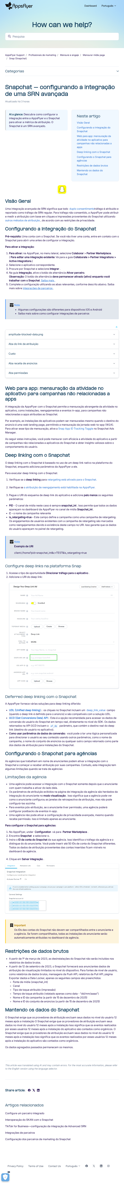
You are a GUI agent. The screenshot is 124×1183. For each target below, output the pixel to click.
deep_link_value (96, 710)
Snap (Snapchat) (18, 58)
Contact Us (54, 1166)
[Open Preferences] (5, 1177)
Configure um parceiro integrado (24, 1113)
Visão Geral (83, 122)
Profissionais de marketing (42, 55)
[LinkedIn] (38, 1090)
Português (108, 5)
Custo (12, 353)
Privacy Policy (15, 1166)
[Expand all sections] (116, 326)
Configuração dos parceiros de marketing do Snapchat (38, 1139)
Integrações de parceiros (20, 1132)
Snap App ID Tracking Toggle (76, 428)
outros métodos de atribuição (23, 220)
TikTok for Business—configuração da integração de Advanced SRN (45, 1126)
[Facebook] (29, 1090)
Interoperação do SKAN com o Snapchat (29, 1119)
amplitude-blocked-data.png (26, 334)
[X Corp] (33, 1090)
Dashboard (90, 5)
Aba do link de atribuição (23, 343)
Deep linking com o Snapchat (93, 151)
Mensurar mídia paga (94, 55)
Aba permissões (18, 372)
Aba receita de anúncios (23, 363)
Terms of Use (35, 1166)
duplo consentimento (81, 208)
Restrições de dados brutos (92, 165)
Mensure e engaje (69, 55)
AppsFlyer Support (15, 55)
